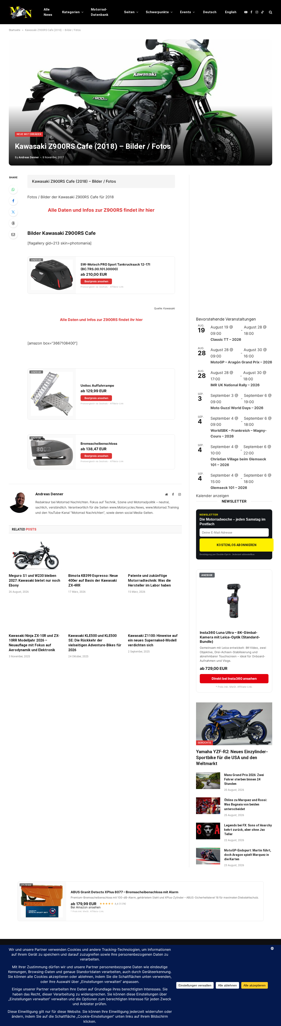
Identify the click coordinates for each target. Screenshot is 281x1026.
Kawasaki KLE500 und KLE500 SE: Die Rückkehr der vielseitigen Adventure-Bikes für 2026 (94, 643)
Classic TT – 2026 (226, 339)
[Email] (13, 234)
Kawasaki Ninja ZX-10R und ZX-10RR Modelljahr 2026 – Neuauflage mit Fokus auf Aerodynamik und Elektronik (34, 643)
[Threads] (13, 223)
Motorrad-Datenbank (99, 12)
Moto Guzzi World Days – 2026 (237, 408)
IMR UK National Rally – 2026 (235, 385)
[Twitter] (13, 212)
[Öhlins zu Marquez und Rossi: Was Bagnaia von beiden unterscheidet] (208, 805)
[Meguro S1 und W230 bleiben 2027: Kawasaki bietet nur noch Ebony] (36, 554)
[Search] (270, 12)
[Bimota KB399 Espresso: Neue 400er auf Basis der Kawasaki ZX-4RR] (95, 554)
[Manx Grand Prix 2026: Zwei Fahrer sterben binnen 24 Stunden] (208, 780)
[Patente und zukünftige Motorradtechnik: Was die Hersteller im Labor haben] (155, 554)
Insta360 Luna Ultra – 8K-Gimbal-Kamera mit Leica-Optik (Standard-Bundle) (230, 637)
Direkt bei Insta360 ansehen (234, 678)
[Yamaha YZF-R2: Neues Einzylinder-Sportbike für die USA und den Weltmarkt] (234, 723)
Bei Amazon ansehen (86, 907)
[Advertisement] (229, 241)
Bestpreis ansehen (96, 281)
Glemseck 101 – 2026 (229, 487)
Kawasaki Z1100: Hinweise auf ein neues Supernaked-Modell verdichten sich (153, 640)
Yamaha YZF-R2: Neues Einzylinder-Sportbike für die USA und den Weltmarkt (232, 757)
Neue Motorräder (29, 134)
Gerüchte (204, 742)
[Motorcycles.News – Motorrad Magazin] (20, 12)
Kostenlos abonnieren (236, 545)
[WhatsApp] (13, 189)
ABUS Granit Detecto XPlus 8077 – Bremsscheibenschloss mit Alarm (124, 892)
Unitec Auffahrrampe (97, 386)
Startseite (14, 30)
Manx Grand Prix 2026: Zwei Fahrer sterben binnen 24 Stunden (244, 779)
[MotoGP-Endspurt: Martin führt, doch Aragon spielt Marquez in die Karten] (208, 856)
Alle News (48, 12)
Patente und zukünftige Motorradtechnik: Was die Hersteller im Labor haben (149, 580)
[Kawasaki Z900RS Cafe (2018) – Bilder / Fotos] (140, 102)
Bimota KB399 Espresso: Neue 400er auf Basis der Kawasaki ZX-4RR (93, 580)
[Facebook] (13, 200)
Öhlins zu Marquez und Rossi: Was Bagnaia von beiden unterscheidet (245, 804)
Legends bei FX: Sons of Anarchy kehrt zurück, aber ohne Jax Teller (248, 830)
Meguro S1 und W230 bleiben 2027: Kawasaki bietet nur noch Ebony (34, 580)
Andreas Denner (29, 157)
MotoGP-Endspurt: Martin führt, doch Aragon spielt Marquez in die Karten (247, 855)
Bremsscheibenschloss (99, 444)
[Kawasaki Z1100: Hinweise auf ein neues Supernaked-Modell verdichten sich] (155, 615)
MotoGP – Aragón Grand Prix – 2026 (241, 362)
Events (185, 12)
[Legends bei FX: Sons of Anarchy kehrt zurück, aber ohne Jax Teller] (208, 831)
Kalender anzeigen (212, 496)
